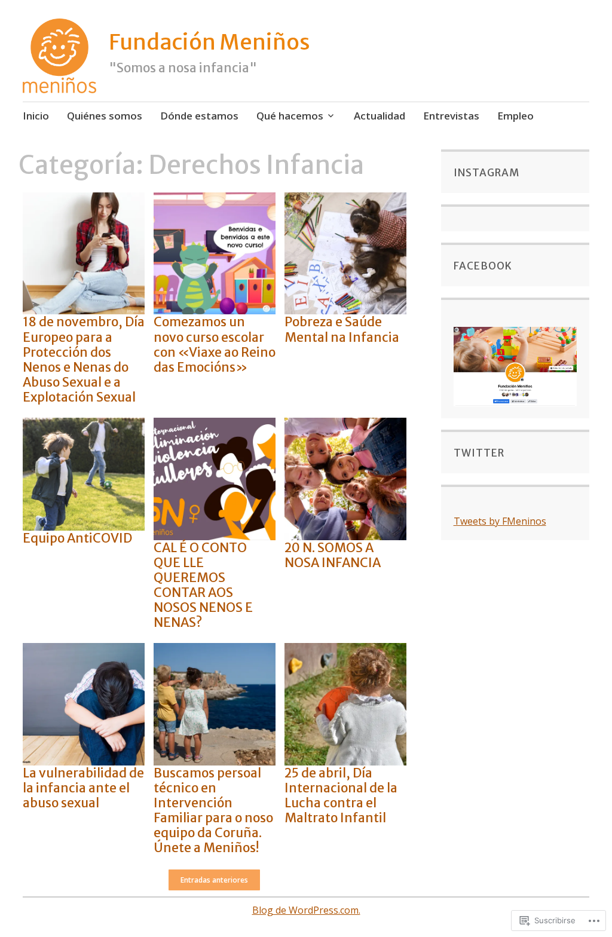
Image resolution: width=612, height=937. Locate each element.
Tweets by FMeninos (500, 521)
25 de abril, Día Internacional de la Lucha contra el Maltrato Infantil (340, 795)
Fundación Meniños (209, 42)
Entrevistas (451, 116)
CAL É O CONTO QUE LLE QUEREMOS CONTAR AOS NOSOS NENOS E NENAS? (203, 585)
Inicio (36, 116)
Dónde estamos (199, 116)
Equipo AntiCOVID (77, 538)
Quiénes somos (104, 116)
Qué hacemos (289, 116)
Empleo (515, 116)
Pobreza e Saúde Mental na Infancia (341, 329)
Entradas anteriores (214, 879)
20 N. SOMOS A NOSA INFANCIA (332, 555)
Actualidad (379, 116)
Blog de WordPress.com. (306, 910)
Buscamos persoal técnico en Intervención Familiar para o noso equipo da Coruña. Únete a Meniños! (213, 810)
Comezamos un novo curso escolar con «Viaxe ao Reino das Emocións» (215, 344)
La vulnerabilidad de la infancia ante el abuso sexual (83, 788)
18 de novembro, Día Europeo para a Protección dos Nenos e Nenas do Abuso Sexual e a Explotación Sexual (84, 359)
